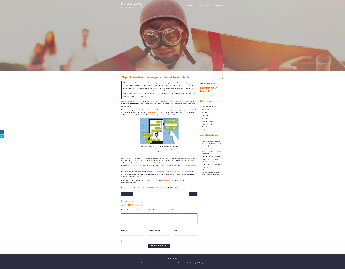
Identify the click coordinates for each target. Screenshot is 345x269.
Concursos (205, 109)
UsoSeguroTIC (189, 5)
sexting (142, 165)
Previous (127, 194)
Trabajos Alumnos (204, 5)
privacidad (156, 163)
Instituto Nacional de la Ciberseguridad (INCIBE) (171, 101)
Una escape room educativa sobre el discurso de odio (211, 173)
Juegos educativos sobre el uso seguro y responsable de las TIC (212, 166)
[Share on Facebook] (2, 132)
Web (175, 230)
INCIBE (177, 188)
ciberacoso (134, 165)
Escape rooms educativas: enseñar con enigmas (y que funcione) (211, 143)
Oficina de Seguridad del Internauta (179, 171)
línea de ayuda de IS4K (155, 112)
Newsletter (206, 115)
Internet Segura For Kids (129, 101)
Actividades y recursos (209, 107)
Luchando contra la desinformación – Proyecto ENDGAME (211, 151)
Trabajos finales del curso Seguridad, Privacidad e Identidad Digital (211, 159)
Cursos (204, 112)
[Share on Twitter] (2, 136)
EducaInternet (219, 5)
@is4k (179, 180)
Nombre (124, 230)
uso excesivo (173, 163)
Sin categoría (206, 118)
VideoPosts (206, 127)
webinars (205, 130)
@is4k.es (166, 180)
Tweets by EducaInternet (208, 83)
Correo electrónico (155, 230)
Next (193, 194)
